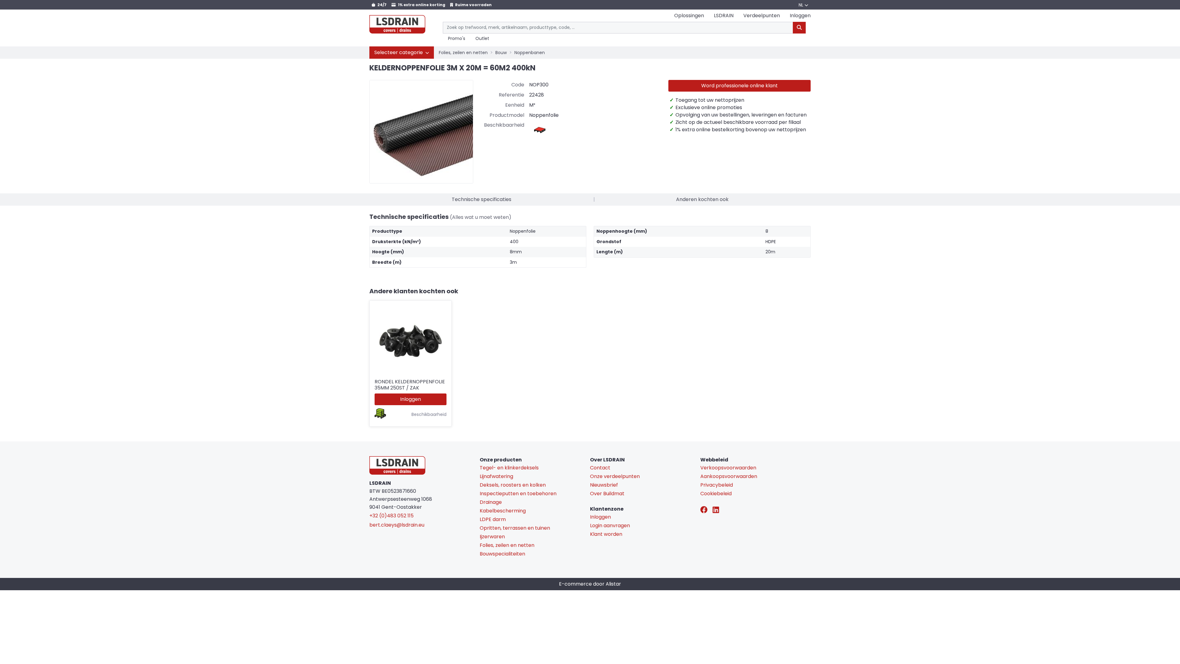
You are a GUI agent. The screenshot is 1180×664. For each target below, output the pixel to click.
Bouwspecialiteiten (502, 553)
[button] (401, 52)
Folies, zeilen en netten (463, 52)
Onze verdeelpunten (615, 476)
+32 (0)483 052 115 (391, 515)
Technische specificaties (481, 199)
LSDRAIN (724, 15)
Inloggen (410, 399)
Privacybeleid (716, 484)
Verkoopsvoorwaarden (728, 467)
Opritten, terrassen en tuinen (515, 528)
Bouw (501, 52)
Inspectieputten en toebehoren (518, 493)
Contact (600, 467)
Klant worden (606, 534)
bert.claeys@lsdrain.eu (396, 524)
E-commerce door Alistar (590, 583)
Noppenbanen (529, 52)
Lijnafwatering (496, 476)
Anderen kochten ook (702, 199)
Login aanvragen (610, 525)
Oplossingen (689, 15)
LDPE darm (493, 519)
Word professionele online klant (739, 85)
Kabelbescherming (503, 510)
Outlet (482, 39)
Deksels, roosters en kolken (513, 484)
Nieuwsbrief (604, 484)
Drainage (491, 502)
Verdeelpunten (761, 15)
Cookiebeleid (716, 493)
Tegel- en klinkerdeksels (509, 467)
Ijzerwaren (492, 536)
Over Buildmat (607, 493)
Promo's (456, 39)
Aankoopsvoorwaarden (728, 476)
